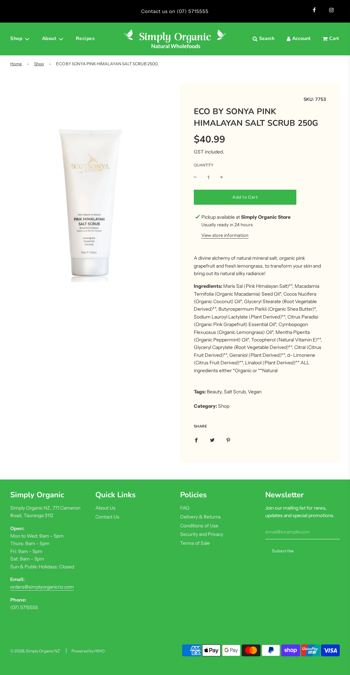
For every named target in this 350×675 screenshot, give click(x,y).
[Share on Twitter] (212, 440)
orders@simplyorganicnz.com (42, 587)
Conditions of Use (199, 526)
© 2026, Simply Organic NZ (35, 650)
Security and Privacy (201, 534)
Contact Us (107, 517)
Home (16, 63)
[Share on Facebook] (196, 440)
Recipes (85, 38)
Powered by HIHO (88, 650)
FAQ (184, 508)
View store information (224, 235)
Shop (39, 63)
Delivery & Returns (200, 517)
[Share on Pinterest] (228, 440)
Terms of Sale (195, 543)
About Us (105, 508)
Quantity (203, 165)
